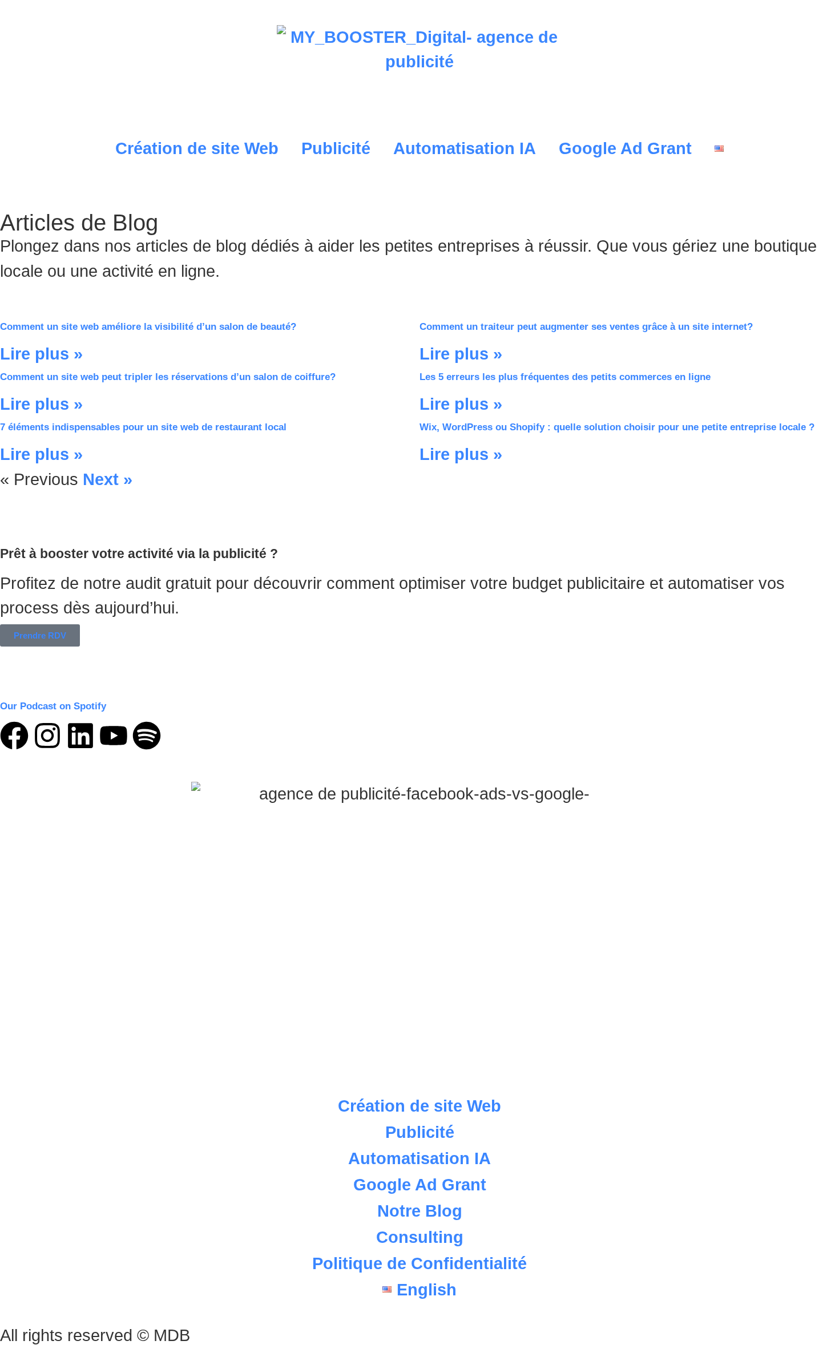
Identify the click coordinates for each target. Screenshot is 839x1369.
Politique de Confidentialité (419, 1263)
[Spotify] (146, 735)
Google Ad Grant (625, 148)
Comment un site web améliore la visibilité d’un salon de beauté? (148, 326)
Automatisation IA (464, 148)
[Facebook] (14, 735)
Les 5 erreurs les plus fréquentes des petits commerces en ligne (565, 376)
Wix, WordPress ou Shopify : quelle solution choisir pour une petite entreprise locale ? (617, 427)
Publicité (335, 148)
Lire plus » (41, 354)
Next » (107, 479)
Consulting (419, 1237)
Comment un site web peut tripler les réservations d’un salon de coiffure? (168, 376)
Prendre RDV (40, 635)
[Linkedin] (80, 735)
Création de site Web (197, 148)
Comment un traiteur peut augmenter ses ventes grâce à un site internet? (586, 326)
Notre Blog (419, 1211)
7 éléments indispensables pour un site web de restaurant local (143, 427)
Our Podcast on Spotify (53, 706)
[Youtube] (113, 735)
